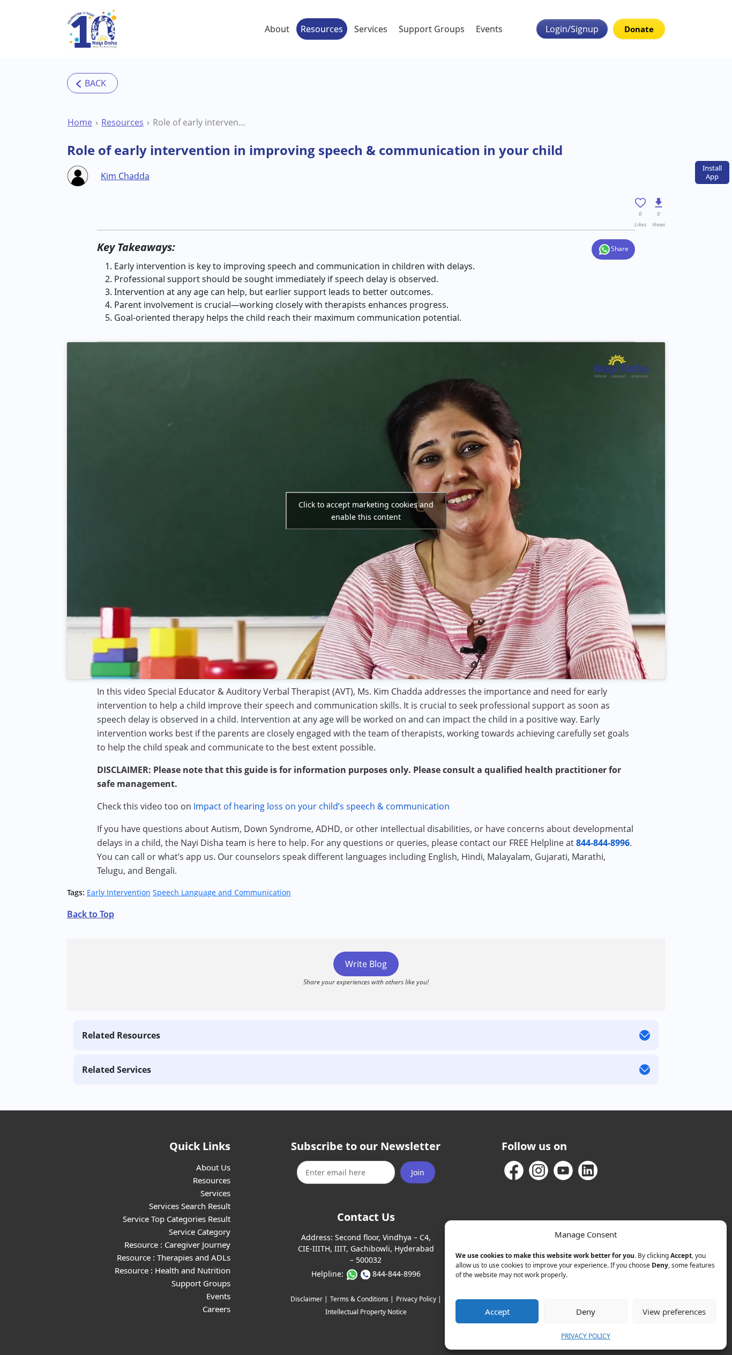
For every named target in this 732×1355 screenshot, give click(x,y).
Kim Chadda (125, 176)
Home (80, 122)
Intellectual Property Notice (366, 1311)
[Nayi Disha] (92, 29)
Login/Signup (572, 29)
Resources (322, 29)
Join (417, 1172)
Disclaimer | (309, 1299)
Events (489, 29)
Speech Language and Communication (222, 892)
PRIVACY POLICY (585, 1336)
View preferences (674, 1311)
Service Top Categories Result (176, 1218)
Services (370, 29)
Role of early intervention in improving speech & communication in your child (200, 122)
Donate (639, 29)
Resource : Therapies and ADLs (173, 1257)
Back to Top (90, 914)
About (277, 29)
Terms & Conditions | (362, 1299)
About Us (213, 1167)
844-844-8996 (396, 1274)
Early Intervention (119, 892)
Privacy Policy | (419, 1299)
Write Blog (366, 964)
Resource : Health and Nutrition (172, 1270)
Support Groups (432, 29)
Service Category (199, 1231)
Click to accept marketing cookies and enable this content (366, 510)
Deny (585, 1311)
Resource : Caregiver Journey (177, 1244)
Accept (497, 1311)
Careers (216, 1309)
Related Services (116, 1070)
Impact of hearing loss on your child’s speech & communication (321, 806)
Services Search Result (189, 1206)
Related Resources (121, 1035)
